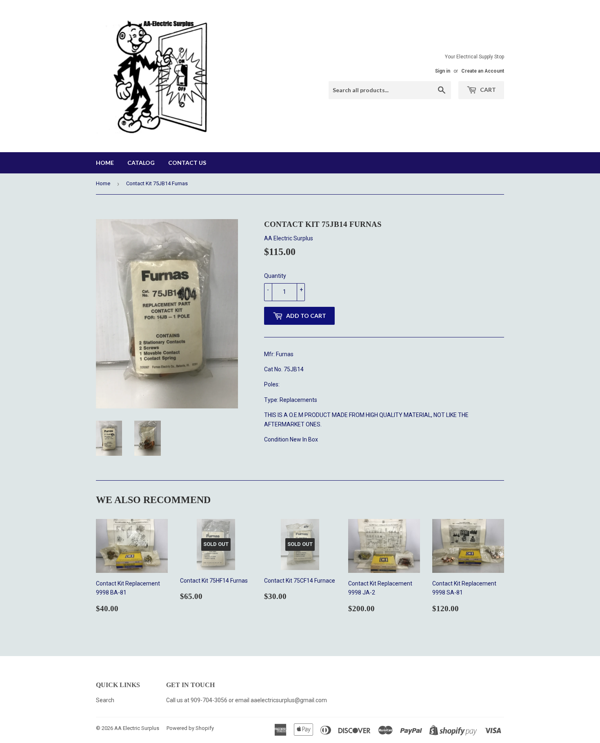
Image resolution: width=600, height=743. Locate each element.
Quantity (275, 276)
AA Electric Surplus (136, 728)
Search (105, 700)
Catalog (141, 162)
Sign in (442, 71)
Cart (487, 89)
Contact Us (187, 162)
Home (105, 162)
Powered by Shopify (190, 728)
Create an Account (482, 71)
